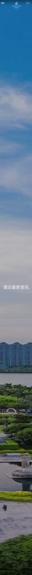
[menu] (2, 3)
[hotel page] (16, 3)
